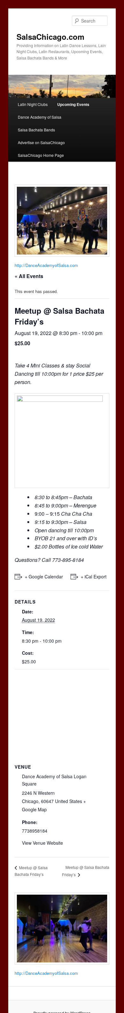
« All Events (29, 276)
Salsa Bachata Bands (36, 129)
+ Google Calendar (44, 576)
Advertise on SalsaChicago (41, 142)
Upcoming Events (73, 104)
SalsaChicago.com (50, 36)
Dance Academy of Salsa (39, 117)
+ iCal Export (94, 576)
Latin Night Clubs (33, 104)
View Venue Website (42, 843)
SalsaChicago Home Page (41, 155)
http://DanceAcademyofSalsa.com (46, 265)
